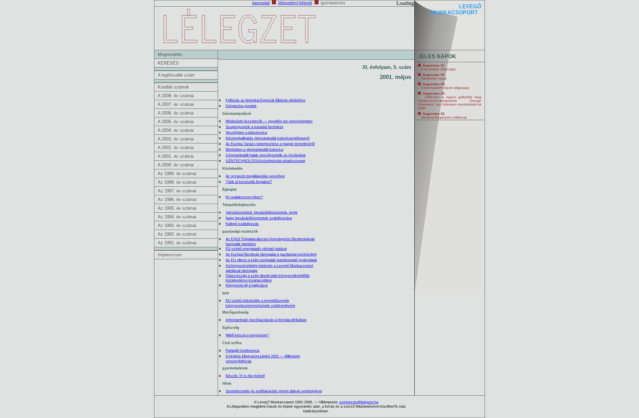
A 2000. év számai (176, 164)
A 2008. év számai (176, 95)
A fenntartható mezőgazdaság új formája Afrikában (266, 320)
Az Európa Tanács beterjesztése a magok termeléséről (270, 144)
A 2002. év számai (176, 147)
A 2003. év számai (176, 138)
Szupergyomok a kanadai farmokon (254, 127)
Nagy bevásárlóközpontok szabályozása (259, 218)
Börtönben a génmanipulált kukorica (254, 149)
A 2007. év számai (176, 104)
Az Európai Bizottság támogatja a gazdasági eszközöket (271, 254)
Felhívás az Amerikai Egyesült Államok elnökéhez (266, 100)
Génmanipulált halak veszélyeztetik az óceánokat (266, 155)
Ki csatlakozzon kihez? (244, 197)
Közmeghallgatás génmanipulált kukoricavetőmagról (267, 138)
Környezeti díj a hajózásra (247, 285)
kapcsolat (261, 3)
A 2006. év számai (176, 112)
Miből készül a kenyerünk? (247, 335)
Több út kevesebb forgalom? (249, 182)
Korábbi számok (173, 87)
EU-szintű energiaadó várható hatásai (256, 249)
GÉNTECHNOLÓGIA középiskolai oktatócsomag (265, 161)
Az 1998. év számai (177, 182)
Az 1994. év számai (177, 216)
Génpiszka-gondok (241, 106)
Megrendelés (170, 54)
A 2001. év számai (176, 156)
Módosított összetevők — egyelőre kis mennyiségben (269, 121)
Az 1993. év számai (177, 225)
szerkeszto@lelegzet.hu (358, 402)
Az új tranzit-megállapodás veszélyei (255, 176)
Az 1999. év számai (177, 173)
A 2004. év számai (176, 130)
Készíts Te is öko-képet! (245, 376)
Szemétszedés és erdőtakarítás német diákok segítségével (274, 391)
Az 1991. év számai (177, 242)
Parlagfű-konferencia (242, 350)
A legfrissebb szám (176, 75)
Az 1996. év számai (177, 199)
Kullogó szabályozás (242, 224)
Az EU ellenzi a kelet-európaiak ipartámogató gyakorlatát (271, 260)
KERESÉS (168, 63)
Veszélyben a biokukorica (246, 132)
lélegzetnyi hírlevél (295, 3)
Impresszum (170, 254)
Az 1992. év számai (177, 234)
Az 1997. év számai (177, 190)
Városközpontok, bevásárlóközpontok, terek (262, 212)
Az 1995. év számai (177, 208)
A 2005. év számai (176, 121)
